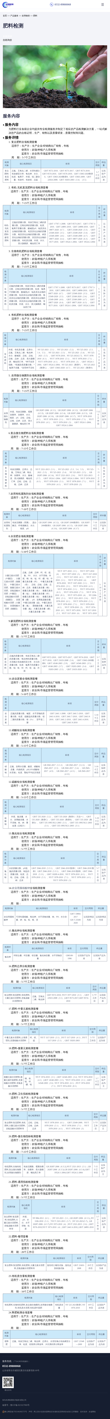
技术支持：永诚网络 (88, 1412)
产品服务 (14, 16)
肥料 (35, 16)
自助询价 (7, 40)
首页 (5, 16)
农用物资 (26, 16)
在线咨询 (7, 36)
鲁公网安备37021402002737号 (16, 1412)
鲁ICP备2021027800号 (20, 1405)
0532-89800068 (63, 4)
